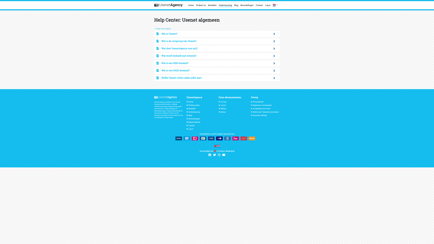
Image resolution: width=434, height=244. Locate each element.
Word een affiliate (260, 115)
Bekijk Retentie (194, 122)
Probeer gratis (168, 117)
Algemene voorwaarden (262, 105)
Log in (268, 5)
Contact (259, 5)
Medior (223, 109)
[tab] (217, 34)
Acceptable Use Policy (261, 109)
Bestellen (212, 5)
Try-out (223, 102)
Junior (223, 105)
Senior (223, 112)
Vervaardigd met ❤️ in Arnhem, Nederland (217, 151)
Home (191, 5)
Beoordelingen (247, 5)
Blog (236, 5)
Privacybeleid (258, 102)
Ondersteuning (225, 5)
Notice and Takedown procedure (266, 112)
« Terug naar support (162, 29)
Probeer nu (201, 5)
